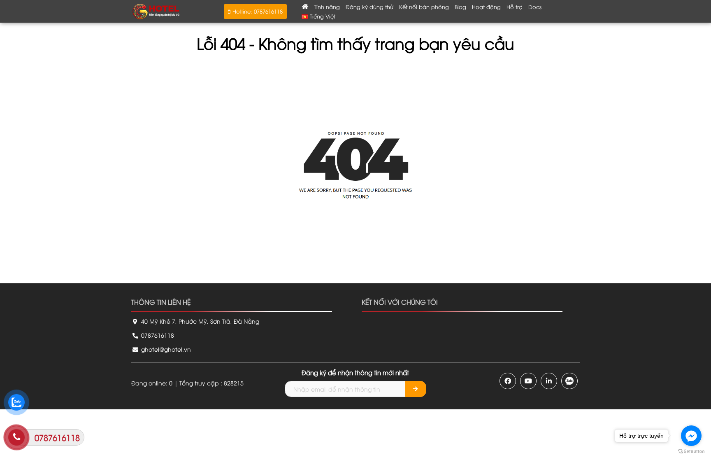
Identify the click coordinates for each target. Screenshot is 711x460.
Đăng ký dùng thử (369, 6)
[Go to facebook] (691, 435)
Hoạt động (486, 6)
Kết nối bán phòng (424, 6)
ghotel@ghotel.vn (165, 349)
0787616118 (156, 335)
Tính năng (327, 6)
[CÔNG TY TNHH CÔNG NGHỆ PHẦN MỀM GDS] (156, 10)
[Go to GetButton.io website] (691, 451)
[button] (255, 11)
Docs (534, 6)
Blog (460, 6)
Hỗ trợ (515, 6)
